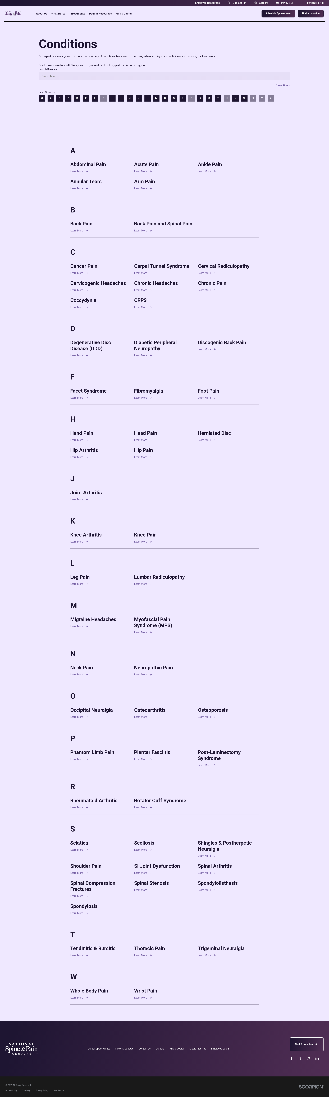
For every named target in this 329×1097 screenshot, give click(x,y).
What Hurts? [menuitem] (59, 13)
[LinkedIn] (317, 1058)
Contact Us (145, 1048)
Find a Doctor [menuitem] (124, 13)
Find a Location (311, 13)
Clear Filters (283, 85)
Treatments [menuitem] (78, 13)
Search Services (48, 69)
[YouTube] (308, 1058)
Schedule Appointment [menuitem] (278, 13)
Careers (160, 1048)
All (41, 98)
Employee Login (220, 1048)
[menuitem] (11, 1090)
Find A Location (304, 1044)
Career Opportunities (99, 1048)
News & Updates (124, 1048)
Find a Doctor (176, 1048)
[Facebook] (291, 1058)
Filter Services (47, 92)
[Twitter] (300, 1058)
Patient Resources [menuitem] (100, 13)
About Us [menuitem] (41, 13)
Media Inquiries (197, 1048)
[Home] (13, 13)
